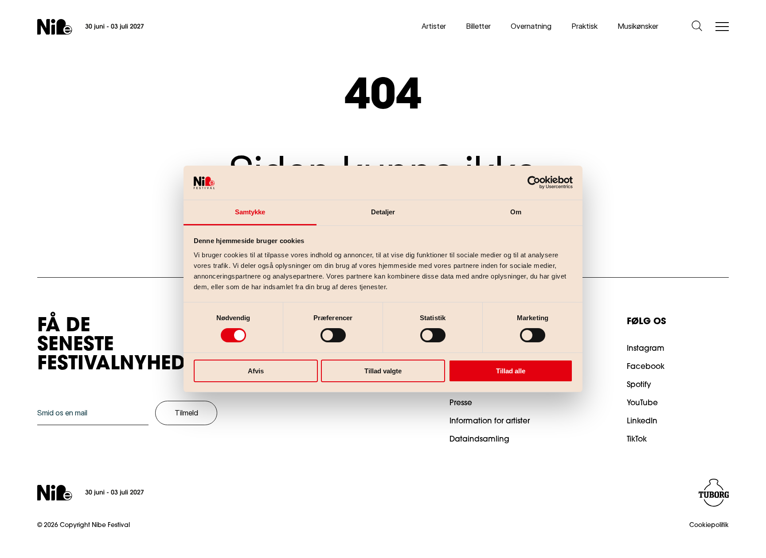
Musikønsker (637, 26)
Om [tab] (515, 212)
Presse (460, 403)
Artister (434, 26)
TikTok (637, 439)
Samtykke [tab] (250, 212)
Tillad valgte (383, 371)
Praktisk (584, 26)
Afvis (256, 371)
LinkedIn (642, 421)
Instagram (645, 349)
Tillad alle (510, 371)
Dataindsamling (479, 439)
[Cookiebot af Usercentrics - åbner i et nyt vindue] (534, 182)
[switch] (325, 333)
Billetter (478, 26)
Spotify (639, 385)
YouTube (642, 403)
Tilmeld (186, 412)
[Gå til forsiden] (90, 27)
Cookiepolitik (709, 526)
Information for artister (489, 421)
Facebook (645, 367)
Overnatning (531, 26)
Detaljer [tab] (383, 212)
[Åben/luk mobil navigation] (722, 27)
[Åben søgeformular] (697, 26)
